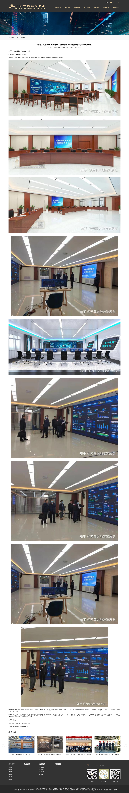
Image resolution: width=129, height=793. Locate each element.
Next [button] (125, 745)
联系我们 (41, 774)
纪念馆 (10, 772)
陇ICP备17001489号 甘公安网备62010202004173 (31, 790)
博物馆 (10, 767)
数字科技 (87, 7)
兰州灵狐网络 (55, 790)
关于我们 (116, 7)
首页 (18, 37)
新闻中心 (23, 37)
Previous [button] (3, 745)
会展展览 (77, 7)
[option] (21, 746)
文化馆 (10, 779)
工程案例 (41, 772)
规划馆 (10, 769)
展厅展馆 (68, 7)
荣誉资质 (41, 769)
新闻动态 (106, 7)
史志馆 (10, 776)
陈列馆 (10, 774)
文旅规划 (96, 7)
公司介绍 (41, 767)
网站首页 (58, 7)
